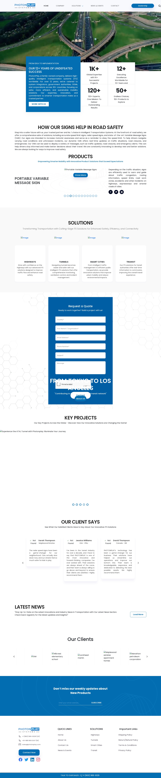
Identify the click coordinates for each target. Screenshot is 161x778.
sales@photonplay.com (31, 744)
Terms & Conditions (127, 745)
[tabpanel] (80, 468)
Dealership (142, 6)
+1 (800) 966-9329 (91, 775)
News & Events (64, 750)
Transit (94, 750)
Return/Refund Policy (128, 740)
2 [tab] (77, 505)
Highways (95, 734)
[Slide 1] (65, 196)
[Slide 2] (68, 196)
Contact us (63, 745)
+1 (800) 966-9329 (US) (31, 736)
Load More (138, 614)
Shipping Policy (125, 734)
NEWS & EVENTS (97, 6)
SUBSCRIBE (96, 702)
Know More (90, 175)
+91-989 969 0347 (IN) (30, 740)
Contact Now (29, 752)
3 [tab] (80, 505)
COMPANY (60, 6)
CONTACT (115, 6)
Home (46, 6)
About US (80, 398)
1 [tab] (73, 505)
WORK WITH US (39, 104)
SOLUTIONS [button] (76, 6)
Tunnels (94, 740)
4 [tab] (84, 505)
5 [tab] (87, 505)
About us (62, 740)
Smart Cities (96, 745)
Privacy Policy (124, 750)
